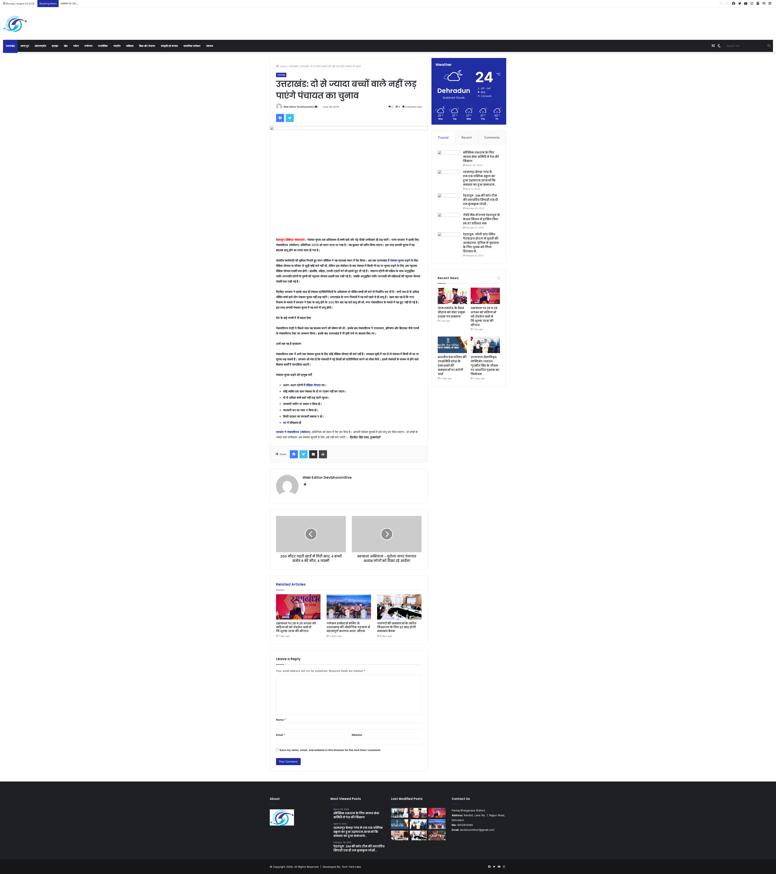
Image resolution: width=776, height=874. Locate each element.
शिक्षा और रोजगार (147, 45)
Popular (443, 137)
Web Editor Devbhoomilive (298, 106)
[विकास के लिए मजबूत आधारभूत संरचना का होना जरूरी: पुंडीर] (399, 813)
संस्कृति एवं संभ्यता (169, 45)
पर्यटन (76, 45)
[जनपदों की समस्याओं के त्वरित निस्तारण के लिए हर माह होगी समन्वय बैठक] (399, 606)
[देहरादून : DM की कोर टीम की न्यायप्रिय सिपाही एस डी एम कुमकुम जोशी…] (449, 201)
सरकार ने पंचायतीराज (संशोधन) (293, 432)
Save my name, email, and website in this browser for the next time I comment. (330, 750)
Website (357, 734)
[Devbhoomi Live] (15, 24)
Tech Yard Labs (351, 866)
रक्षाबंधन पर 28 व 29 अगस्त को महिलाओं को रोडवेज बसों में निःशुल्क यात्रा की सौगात (101, 3)
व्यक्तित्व (129, 45)
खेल (66, 45)
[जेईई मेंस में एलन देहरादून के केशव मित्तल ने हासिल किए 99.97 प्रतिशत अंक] (449, 220)
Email (280, 734)
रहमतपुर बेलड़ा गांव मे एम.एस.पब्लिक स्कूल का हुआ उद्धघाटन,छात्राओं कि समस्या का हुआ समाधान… (480, 178)
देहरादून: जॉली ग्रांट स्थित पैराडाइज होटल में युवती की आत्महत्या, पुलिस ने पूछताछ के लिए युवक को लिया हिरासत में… (481, 242)
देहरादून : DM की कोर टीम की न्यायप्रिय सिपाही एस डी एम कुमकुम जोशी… (480, 200)
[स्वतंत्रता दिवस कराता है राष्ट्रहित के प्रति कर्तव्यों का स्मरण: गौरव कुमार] (437, 835)
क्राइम (55, 45)
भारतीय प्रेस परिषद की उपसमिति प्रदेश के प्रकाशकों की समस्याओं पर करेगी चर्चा (452, 365)
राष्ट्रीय (116, 45)
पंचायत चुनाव (397, 260)
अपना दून (24, 45)
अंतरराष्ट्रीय (40, 45)
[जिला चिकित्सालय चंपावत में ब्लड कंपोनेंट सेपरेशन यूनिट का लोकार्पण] (399, 835)
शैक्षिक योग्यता (313, 385)
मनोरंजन (88, 45)
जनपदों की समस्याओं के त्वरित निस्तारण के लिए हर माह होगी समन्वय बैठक (396, 627)
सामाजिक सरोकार (191, 45)
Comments (492, 137)
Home (282, 66)
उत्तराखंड (10, 45)
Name (281, 719)
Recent (467, 137)
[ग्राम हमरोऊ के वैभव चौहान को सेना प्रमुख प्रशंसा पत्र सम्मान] (452, 296)
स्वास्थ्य (209, 45)
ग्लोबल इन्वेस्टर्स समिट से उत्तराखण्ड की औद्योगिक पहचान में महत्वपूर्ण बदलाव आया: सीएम (348, 627)
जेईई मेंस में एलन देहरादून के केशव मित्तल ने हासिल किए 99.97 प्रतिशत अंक (481, 219)
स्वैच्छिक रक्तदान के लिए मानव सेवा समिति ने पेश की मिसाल (481, 156)
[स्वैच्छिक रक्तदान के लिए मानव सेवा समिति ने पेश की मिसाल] (449, 158)
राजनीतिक (103, 45)
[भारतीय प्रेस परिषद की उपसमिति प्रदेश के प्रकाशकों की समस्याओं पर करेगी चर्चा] (452, 345)
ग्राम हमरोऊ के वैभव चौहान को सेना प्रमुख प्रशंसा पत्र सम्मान (451, 312)
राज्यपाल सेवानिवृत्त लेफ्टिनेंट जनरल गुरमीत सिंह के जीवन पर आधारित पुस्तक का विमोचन (485, 365)
